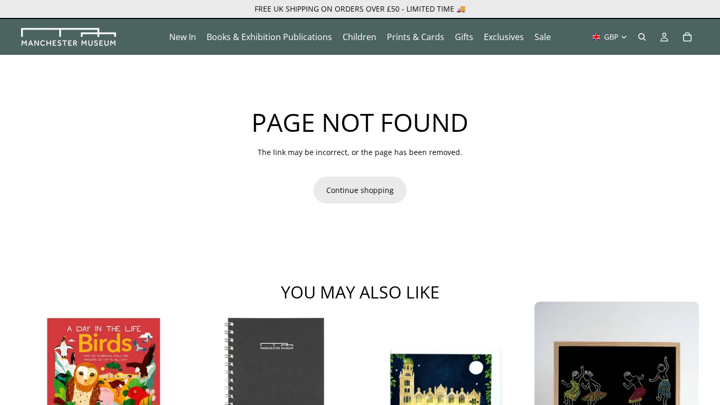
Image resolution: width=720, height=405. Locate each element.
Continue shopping (360, 190)
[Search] (642, 37)
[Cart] (687, 37)
